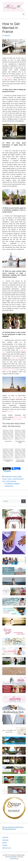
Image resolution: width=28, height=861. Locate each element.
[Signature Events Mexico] (14, 602)
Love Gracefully (7, 77)
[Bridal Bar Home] (14, 731)
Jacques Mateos (17, 419)
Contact (4, 845)
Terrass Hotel (14, 358)
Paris (3, 481)
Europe (15, 476)
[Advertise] (14, 699)
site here (9, 411)
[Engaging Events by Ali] (14, 770)
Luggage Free (8, 486)
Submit (4, 842)
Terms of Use (6, 848)
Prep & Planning (11, 481)
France (9, 479)
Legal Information (17, 479)
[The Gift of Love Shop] (14, 760)
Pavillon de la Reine (9, 370)
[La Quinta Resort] (14, 692)
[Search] (23, 501)
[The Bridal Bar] (14, 681)
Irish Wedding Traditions (12, 483)
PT (3, 95)
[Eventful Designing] (14, 751)
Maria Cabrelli (18, 417)
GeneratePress (14, 858)
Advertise (5, 840)
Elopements (8, 476)
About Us (5, 837)
